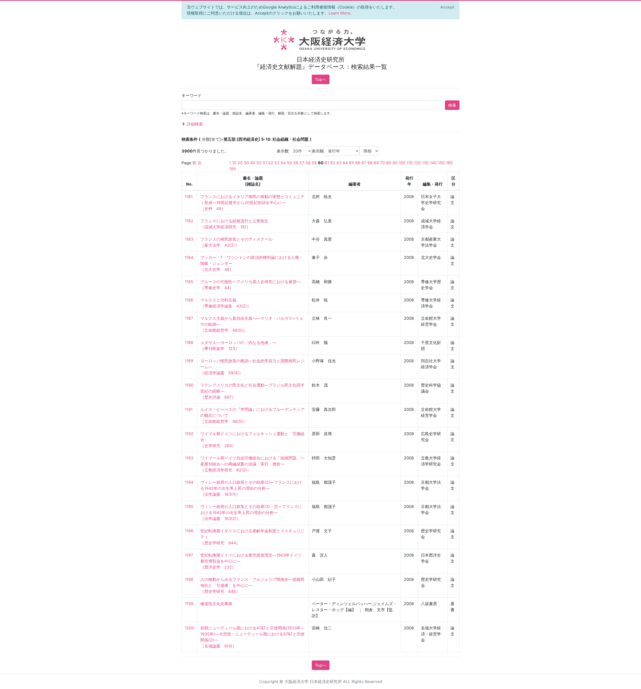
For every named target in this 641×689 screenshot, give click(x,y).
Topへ (320, 79)
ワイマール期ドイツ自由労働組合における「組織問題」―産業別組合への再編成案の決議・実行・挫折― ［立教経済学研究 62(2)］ (252, 463)
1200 (189, 627)
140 (433, 162)
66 (357, 162)
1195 (189, 506)
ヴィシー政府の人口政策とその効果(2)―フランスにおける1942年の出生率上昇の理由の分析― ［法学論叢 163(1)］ (251, 488)
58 (307, 162)
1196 (189, 530)
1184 (189, 257)
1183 (189, 239)
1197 (189, 555)
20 (240, 162)
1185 (189, 281)
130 (425, 162)
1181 (189, 196)
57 (301, 162)
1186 (189, 299)
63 (339, 162)
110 (410, 162)
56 (295, 162)
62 (332, 162)
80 (388, 162)
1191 (189, 409)
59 (314, 162)
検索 (452, 105)
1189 (189, 360)
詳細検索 (194, 123)
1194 (189, 482)
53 (276, 162)
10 (234, 162)
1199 (189, 603)
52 (270, 162)
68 (370, 162)
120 (417, 162)
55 (289, 162)
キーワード (192, 95)
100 (402, 162)
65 (351, 162)
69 (376, 162)
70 (382, 162)
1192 (189, 433)
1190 (189, 385)
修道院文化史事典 (216, 603)
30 (246, 162)
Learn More (339, 13)
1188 (189, 342)
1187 (189, 318)
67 (364, 162)
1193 (189, 457)
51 (265, 162)
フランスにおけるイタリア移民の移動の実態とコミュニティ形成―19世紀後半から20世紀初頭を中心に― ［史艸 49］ (252, 202)
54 (283, 162)
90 (394, 162)
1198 (189, 579)
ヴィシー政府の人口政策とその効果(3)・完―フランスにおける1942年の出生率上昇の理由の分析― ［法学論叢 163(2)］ (251, 512)
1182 (189, 220)
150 (441, 162)
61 (327, 162)
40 (252, 162)
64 (345, 162)
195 (232, 168)
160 (449, 162)
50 (258, 162)
